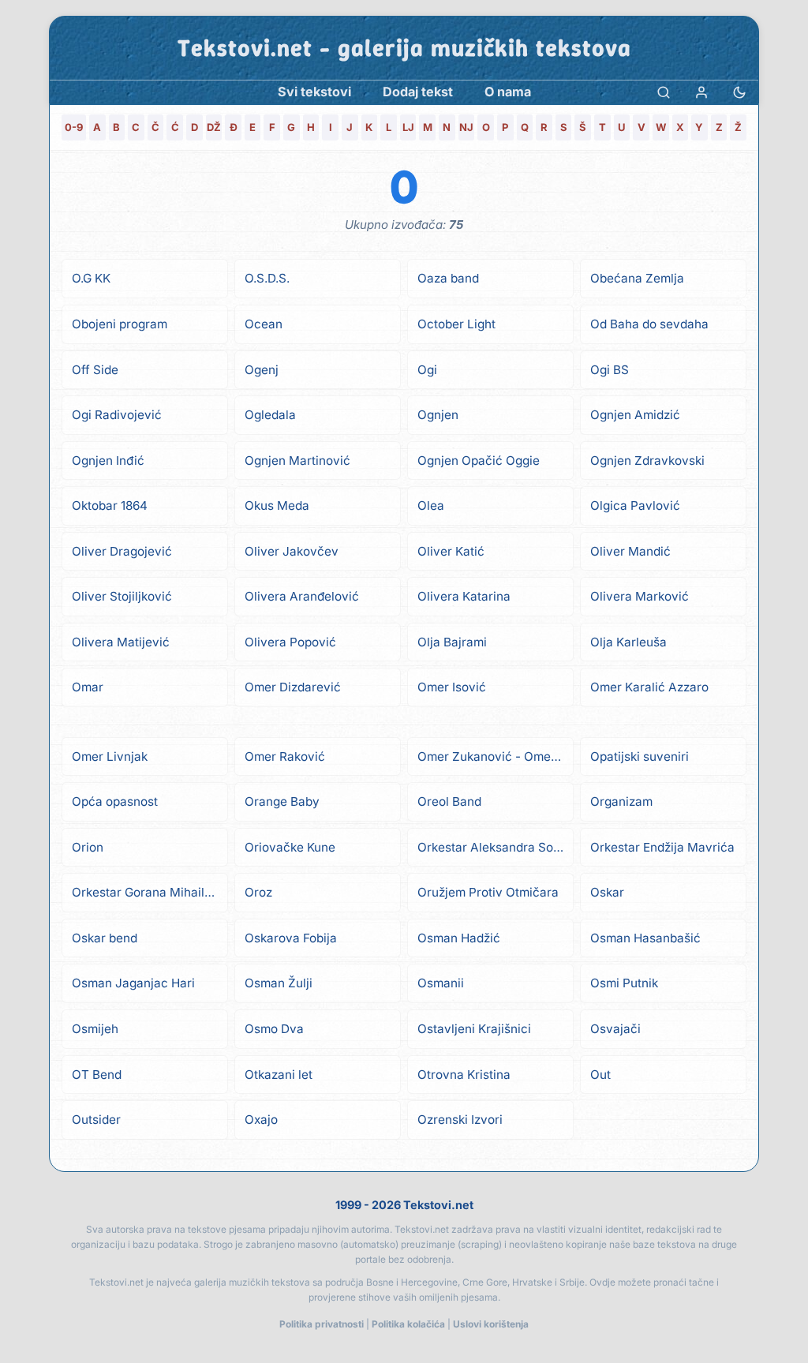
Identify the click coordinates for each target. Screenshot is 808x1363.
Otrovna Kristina (464, 1074)
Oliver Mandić (630, 551)
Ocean (263, 323)
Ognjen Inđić (108, 460)
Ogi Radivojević (117, 414)
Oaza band (448, 278)
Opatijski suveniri (639, 756)
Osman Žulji (278, 982)
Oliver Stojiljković (122, 596)
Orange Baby (282, 801)
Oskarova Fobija (291, 938)
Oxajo (261, 1119)
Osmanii (440, 982)
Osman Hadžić (458, 938)
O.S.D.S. (267, 278)
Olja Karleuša (628, 642)
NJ (466, 127)
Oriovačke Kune (290, 847)
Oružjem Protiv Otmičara (488, 892)
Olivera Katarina (464, 596)
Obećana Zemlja (637, 278)
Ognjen (437, 414)
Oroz (258, 892)
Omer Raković (285, 756)
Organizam (621, 801)
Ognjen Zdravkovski (647, 460)
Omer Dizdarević (293, 687)
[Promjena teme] (739, 92)
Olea (430, 505)
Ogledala (270, 414)
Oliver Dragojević (122, 551)
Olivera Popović (290, 642)
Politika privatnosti (321, 1324)
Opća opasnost (115, 801)
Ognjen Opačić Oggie (478, 460)
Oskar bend (104, 938)
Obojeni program (119, 323)
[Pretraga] (664, 92)
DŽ (214, 127)
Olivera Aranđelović (302, 596)
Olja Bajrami (452, 642)
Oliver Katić (450, 551)
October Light (456, 323)
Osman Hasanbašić (645, 938)
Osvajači (615, 1028)
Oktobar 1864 (110, 505)
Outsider (96, 1119)
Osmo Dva (274, 1028)
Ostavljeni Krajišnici (474, 1028)
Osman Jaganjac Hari (133, 982)
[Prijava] (701, 92)
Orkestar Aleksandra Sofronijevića (495, 847)
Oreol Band (449, 801)
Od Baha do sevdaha (649, 323)
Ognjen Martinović (297, 460)
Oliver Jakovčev (292, 551)
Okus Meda (277, 505)
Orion (87, 847)
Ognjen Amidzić (635, 414)
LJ (408, 127)
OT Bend (97, 1074)
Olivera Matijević (121, 642)
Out (600, 1074)
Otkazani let (278, 1074)
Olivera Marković (639, 596)
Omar (87, 687)
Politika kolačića (408, 1324)
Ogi (427, 369)
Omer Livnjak (110, 756)
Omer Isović (451, 687)
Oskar (607, 892)
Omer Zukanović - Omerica (495, 756)
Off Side (95, 369)
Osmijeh (95, 1028)
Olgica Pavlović (635, 505)
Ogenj (262, 369)
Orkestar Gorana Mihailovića (150, 892)
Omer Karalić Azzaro (649, 687)
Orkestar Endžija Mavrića (662, 847)
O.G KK (91, 278)
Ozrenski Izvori (460, 1119)
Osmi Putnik (624, 982)
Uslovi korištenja (491, 1324)
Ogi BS (609, 369)
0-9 (74, 127)
